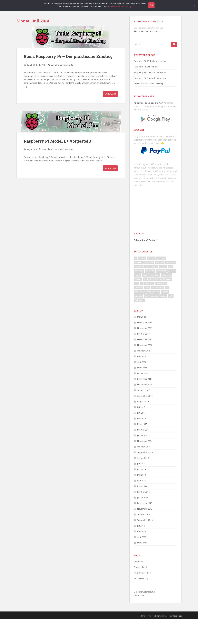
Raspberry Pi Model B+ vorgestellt (57, 141)
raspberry (149, 283)
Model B (147, 279)
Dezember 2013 (144, 503)
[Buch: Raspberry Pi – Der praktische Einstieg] (70, 37)
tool (149, 292)
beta (173, 262)
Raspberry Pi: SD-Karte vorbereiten (150, 61)
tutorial (156, 292)
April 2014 (141, 480)
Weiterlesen (110, 94)
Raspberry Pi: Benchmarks (146, 66)
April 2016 (141, 362)
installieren (166, 275)
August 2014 (143, 458)
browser (138, 266)
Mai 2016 (141, 356)
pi (141, 283)
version (163, 296)
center (147, 266)
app (167, 262)
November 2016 (144, 345)
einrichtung (161, 271)
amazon (142, 258)
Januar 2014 (142, 497)
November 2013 (144, 508)
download (139, 271)
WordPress (177, 616)
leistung (138, 279)
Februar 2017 (143, 333)
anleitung (161, 258)
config (154, 266)
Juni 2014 (141, 469)
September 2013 (145, 520)
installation (154, 275)
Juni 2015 (141, 412)
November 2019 (144, 328)
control (163, 266)
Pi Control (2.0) (141, 31)
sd (153, 287)
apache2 (159, 262)
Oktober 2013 (143, 514)
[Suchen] (174, 44)
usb (146, 296)
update (165, 292)
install (145, 275)
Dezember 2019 (144, 322)
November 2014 (144, 441)
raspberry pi (161, 283)
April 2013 (141, 537)
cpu (170, 266)
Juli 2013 (141, 525)
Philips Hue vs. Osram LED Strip (149, 83)
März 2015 (142, 424)
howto (137, 275)
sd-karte (159, 287)
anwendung (140, 262)
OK (151, 5)
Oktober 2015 (143, 390)
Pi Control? (155, 31)
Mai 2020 (141, 316)
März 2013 (142, 542)
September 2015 (145, 395)
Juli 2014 (141, 463)
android (151, 258)
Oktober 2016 (143, 350)
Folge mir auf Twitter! (145, 240)
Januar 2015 (142, 435)
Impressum (139, 595)
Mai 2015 (141, 418)
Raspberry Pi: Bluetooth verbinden (150, 72)
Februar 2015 (143, 429)
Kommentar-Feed (142, 572)
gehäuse (171, 271)
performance (165, 279)
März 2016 (142, 367)
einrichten (150, 271)
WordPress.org (141, 578)
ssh (167, 287)
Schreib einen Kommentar (62, 65)
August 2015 (143, 401)
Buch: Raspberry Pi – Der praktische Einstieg (68, 56)
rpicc (147, 287)
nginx (155, 279)
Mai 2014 (141, 475)
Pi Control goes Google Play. (148, 102)
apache (150, 262)
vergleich (154, 296)
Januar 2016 (142, 373)
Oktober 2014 (143, 446)
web (170, 296)
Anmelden (138, 561)
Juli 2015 (141, 407)
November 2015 (144, 384)
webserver (139, 300)
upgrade (138, 296)
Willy (44, 65)
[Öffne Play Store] (155, 117)
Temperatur (140, 292)
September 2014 (145, 452)
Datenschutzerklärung (144, 591)
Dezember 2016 (144, 339)
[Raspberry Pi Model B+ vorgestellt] (70, 121)
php (136, 283)
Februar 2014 (143, 491)
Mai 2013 (141, 531)
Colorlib (158, 616)
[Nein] (194, 5)
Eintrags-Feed (140, 567)
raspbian (138, 287)
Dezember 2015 (144, 379)
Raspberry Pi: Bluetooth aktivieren (150, 78)
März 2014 (142, 486)
